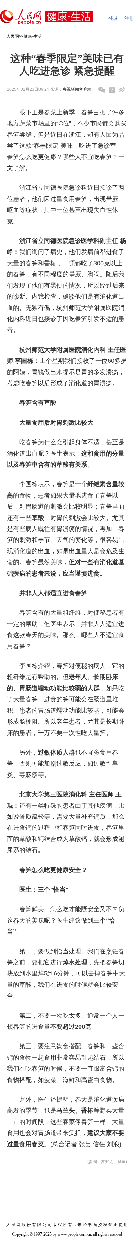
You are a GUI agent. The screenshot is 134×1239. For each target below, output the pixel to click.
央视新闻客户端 (77, 89)
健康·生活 (33, 36)
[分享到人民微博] (112, 90)
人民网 (13, 36)
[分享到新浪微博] (122, 90)
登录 (113, 18)
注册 (129, 18)
